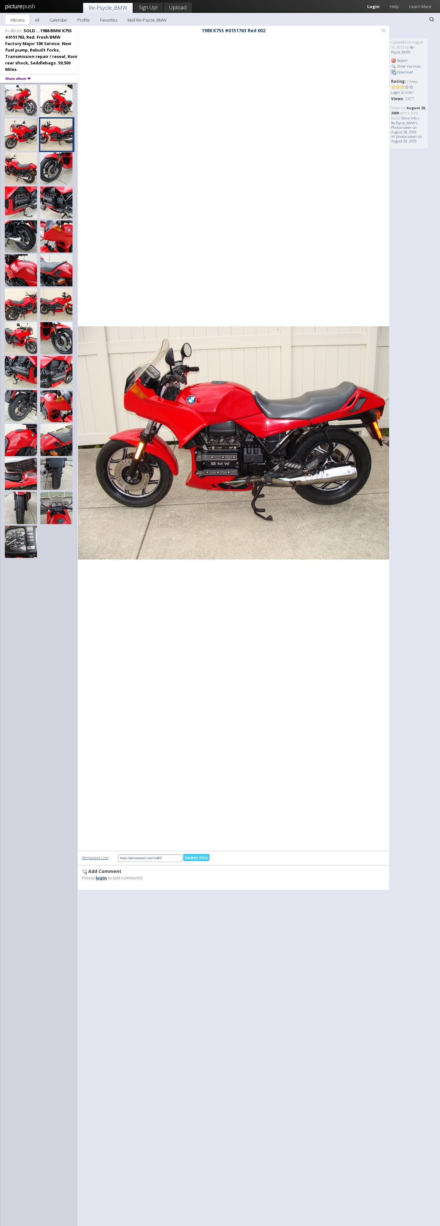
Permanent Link (95, 857)
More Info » (410, 118)
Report (401, 60)
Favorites (108, 20)
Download (404, 72)
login (101, 878)
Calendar (58, 20)
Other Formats (408, 66)
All (37, 20)
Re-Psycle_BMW (108, 7)
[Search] (431, 19)
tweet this (196, 857)
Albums (17, 20)
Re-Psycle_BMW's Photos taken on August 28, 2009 (404, 127)
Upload (178, 7)
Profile (83, 20)
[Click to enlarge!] (233, 443)
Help (394, 6)
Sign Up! (148, 7)
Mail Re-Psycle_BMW (147, 20)
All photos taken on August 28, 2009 (406, 138)
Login (373, 6)
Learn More (420, 6)
